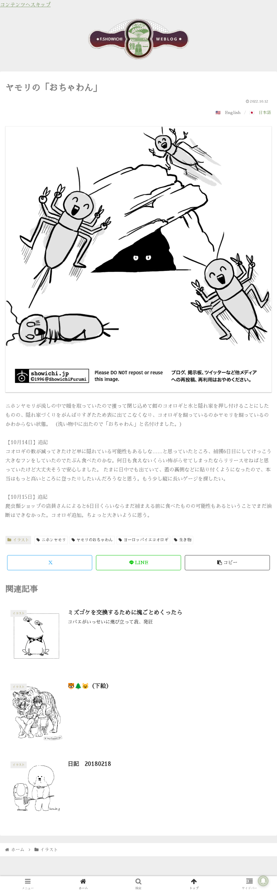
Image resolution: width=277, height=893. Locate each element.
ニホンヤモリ (54, 540)
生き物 (185, 540)
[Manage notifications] (263, 880)
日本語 (265, 113)
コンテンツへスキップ (25, 4)
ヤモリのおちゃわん (94, 540)
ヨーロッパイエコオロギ (146, 540)
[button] (227, 562)
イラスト (21, 540)
